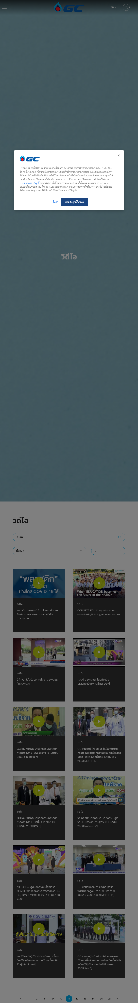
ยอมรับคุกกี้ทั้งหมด (74, 201)
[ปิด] (119, 155)
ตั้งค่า (55, 201)
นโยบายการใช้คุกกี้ (29, 183)
